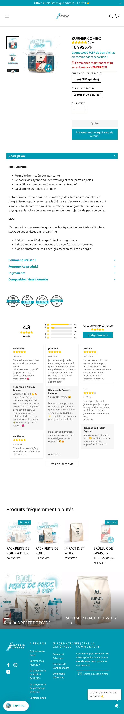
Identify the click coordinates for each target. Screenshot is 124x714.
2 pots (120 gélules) (87, 94)
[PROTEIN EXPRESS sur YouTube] (8, 671)
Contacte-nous (38, 697)
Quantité (78, 103)
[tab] (62, 156)
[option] (41, 54)
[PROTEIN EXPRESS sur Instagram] (15, 665)
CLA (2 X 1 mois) (83, 88)
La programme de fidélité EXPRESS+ (38, 674)
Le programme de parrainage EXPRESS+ (38, 687)
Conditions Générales (59, 675)
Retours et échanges (58, 656)
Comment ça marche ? (37, 662)
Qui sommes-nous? (37, 653)
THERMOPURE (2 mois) (87, 73)
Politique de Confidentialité (61, 665)
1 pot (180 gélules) (86, 79)
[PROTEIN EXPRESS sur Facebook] (8, 665)
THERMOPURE (17, 167)
